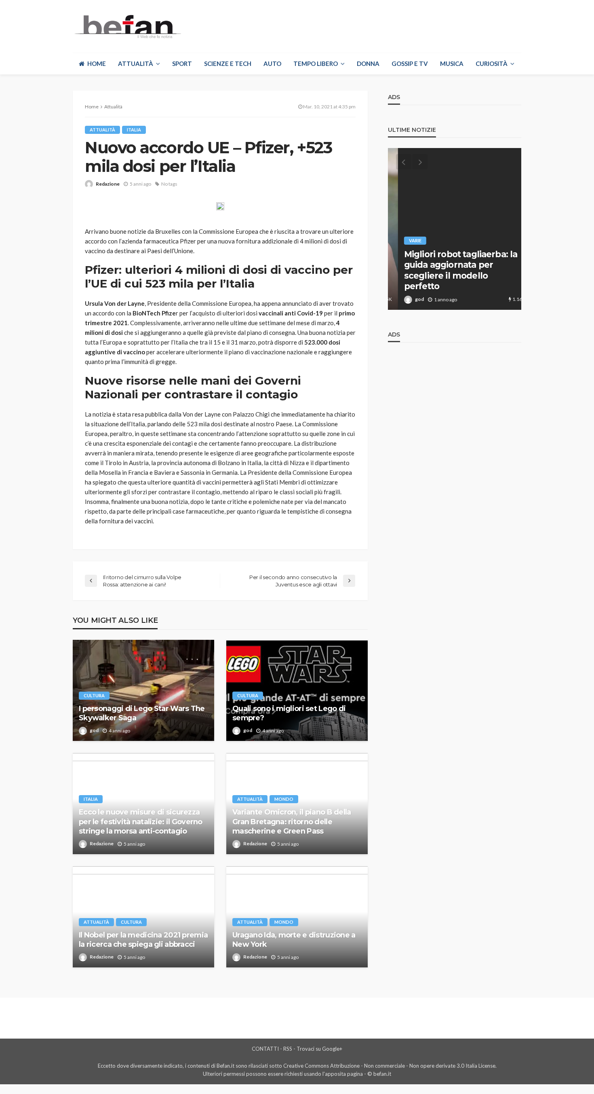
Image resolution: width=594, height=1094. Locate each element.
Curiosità (492, 63)
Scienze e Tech (227, 63)
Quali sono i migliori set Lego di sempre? (288, 713)
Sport (182, 63)
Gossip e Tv (410, 63)
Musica (451, 63)
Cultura (94, 695)
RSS (287, 1048)
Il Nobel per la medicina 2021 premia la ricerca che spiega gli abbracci (143, 940)
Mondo (283, 799)
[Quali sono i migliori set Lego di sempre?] (297, 690)
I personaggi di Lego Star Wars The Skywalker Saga (142, 713)
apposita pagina (344, 1074)
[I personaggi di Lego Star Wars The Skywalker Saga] (143, 690)
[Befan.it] (127, 26)
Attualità (135, 63)
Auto (272, 63)
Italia (134, 129)
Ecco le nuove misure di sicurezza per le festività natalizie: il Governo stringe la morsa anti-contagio (140, 822)
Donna (368, 63)
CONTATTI (265, 1048)
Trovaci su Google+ (319, 1048)
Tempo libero (315, 63)
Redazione (108, 184)
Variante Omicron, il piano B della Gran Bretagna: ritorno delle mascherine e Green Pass (291, 822)
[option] (454, 229)
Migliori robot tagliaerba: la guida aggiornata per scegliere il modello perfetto (451, 270)
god (94, 730)
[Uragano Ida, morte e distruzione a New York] (297, 916)
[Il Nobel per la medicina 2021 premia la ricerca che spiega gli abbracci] (143, 916)
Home (96, 63)
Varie (405, 240)
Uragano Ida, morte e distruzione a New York (294, 940)
